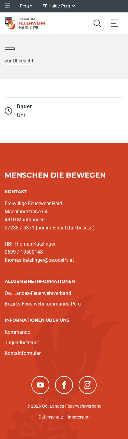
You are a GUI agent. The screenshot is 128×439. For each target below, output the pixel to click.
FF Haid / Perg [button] (57, 5)
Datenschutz (51, 416)
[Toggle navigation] (114, 23)
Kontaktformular (23, 353)
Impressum (78, 416)
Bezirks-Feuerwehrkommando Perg (43, 304)
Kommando (17, 332)
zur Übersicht (19, 61)
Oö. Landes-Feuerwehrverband (38, 293)
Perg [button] (24, 5)
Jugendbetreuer (22, 343)
